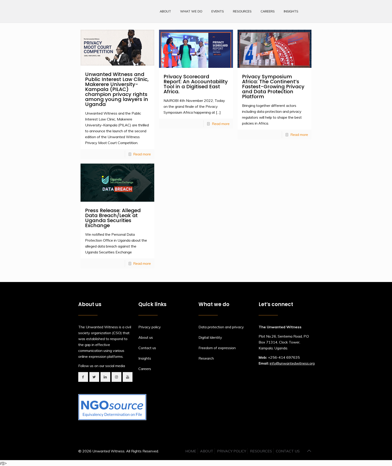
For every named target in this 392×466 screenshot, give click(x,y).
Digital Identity (210, 337)
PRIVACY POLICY (231, 451)
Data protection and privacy (221, 327)
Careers (144, 368)
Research (206, 358)
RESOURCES (261, 451)
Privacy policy (149, 327)
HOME (190, 451)
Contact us (147, 348)
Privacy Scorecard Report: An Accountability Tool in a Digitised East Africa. (196, 84)
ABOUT (206, 451)
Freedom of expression (217, 348)
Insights (144, 358)
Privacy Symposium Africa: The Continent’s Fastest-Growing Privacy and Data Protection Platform (273, 86)
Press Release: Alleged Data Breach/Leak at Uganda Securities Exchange (113, 218)
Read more (142, 154)
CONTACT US (288, 451)
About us (145, 337)
